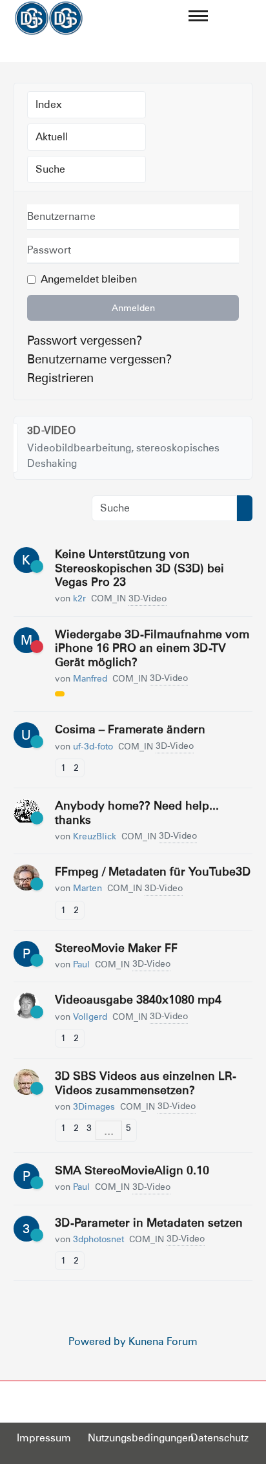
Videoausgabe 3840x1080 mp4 (138, 999)
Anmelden (133, 308)
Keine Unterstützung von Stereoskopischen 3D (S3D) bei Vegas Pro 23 (139, 567)
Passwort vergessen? (84, 340)
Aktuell (52, 137)
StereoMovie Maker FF (116, 947)
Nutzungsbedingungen (141, 1438)
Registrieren (60, 378)
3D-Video (51, 430)
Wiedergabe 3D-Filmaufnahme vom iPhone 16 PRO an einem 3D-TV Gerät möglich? (152, 648)
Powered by (97, 1341)
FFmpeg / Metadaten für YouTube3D (153, 871)
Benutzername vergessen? (99, 359)
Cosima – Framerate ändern (130, 729)
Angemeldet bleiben (89, 279)
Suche (50, 169)
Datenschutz (219, 1438)
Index (49, 104)
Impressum (44, 1438)
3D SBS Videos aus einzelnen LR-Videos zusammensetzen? (145, 1083)
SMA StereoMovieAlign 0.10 (132, 1170)
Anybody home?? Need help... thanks (137, 812)
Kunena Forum (163, 1341)
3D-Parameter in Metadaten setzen (149, 1222)
